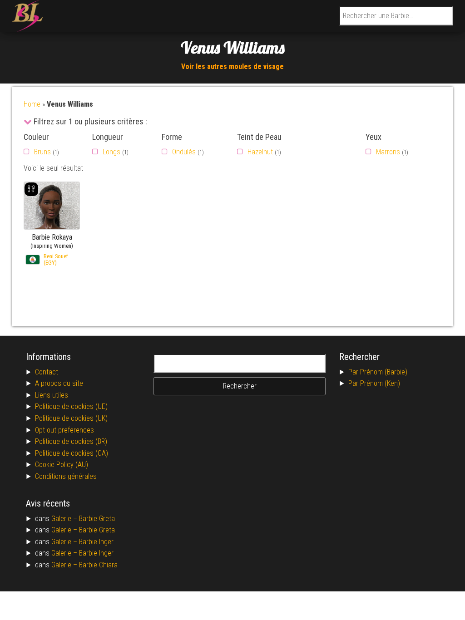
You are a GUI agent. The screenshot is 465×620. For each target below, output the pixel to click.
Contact (46, 372)
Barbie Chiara (98, 565)
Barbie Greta (97, 518)
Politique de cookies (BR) (71, 441)
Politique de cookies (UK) (71, 418)
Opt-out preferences (64, 430)
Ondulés (184, 152)
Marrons (388, 152)
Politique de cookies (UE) (71, 406)
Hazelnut (260, 152)
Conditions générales (66, 476)
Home (32, 104)
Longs (111, 152)
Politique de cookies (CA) (71, 453)
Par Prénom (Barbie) (377, 372)
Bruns (42, 152)
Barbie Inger (96, 541)
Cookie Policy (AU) (61, 464)
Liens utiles (51, 395)
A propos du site (59, 383)
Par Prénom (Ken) (374, 383)
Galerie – (65, 518)
